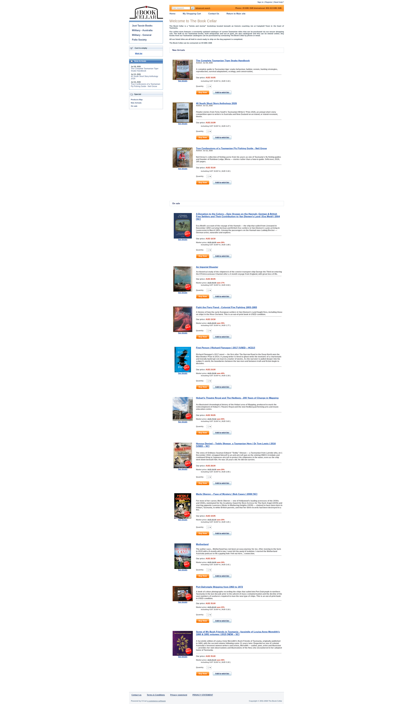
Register (268, 2)
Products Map (137, 100)
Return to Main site (236, 13)
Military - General (141, 35)
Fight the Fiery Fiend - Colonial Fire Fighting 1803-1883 (226, 307)
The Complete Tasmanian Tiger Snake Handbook (223, 60)
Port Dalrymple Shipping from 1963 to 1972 (219, 587)
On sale (134, 106)
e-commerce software (156, 701)
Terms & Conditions (156, 695)
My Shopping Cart (192, 13)
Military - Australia (142, 30)
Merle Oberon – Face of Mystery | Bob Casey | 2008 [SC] (226, 494)
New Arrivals (136, 103)
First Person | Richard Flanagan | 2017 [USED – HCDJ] (225, 347)
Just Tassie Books (142, 25)
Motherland (202, 544)
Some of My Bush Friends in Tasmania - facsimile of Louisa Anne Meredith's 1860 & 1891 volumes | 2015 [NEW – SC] (238, 633)
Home (172, 13)
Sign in (260, 2)
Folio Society (139, 39)
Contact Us (213, 13)
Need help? (279, 2)
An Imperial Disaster (207, 267)
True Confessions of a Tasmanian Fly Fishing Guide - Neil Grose (231, 148)
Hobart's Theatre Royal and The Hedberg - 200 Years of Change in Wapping (237, 398)
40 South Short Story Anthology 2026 (216, 103)
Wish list (138, 53)
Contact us (136, 695)
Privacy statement (178, 695)
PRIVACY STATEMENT (202, 695)
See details (182, 81)
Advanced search (203, 8)
